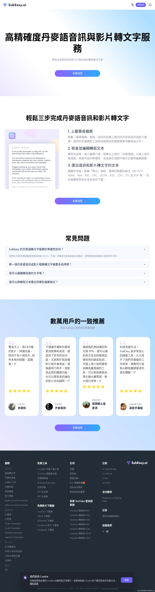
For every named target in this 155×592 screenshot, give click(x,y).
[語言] (132, 4)
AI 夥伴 (8, 560)
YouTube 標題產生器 (47, 473)
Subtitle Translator (13, 532)
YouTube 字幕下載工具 (48, 469)
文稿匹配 (9, 486)
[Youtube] (107, 532)
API (6, 569)
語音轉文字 (10, 473)
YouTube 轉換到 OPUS (80, 533)
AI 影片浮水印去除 (13, 551)
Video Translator (13, 523)
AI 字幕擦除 (10, 546)
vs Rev (105, 478)
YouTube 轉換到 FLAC (80, 529)
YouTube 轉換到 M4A (80, 515)
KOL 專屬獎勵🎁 (77, 482)
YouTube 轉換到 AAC (79, 524)
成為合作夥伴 (76, 487)
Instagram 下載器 (45, 529)
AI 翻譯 (8, 514)
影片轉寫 (9, 496)
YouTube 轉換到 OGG (80, 538)
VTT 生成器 (42, 491)
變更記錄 (74, 478)
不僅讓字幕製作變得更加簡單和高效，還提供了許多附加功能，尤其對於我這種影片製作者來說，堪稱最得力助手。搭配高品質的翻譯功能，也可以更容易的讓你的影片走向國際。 (58, 364)
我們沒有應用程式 (110, 516)
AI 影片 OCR (10, 482)
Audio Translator (13, 528)
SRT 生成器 (42, 496)
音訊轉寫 (9, 491)
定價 (72, 469)
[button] (132, 4)
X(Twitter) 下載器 (45, 520)
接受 (127, 580)
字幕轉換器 (42, 478)
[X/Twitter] (103, 531)
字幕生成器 (10, 477)
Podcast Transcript (46, 482)
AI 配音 (8, 519)
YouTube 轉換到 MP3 (79, 510)
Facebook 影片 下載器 (48, 525)
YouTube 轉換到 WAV (80, 519)
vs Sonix (106, 482)
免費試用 (140, 5)
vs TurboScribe (109, 469)
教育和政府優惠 (77, 491)
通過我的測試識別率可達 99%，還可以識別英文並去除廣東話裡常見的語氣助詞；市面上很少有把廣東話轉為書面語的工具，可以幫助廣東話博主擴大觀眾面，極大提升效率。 (95, 364)
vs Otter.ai (107, 473)
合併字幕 (41, 487)
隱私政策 (34, 583)
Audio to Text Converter (16, 500)
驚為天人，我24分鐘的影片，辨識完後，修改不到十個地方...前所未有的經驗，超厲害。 (21, 355)
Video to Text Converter (16, 505)
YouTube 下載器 (45, 511)
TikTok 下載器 (43, 516)
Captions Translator (14, 537)
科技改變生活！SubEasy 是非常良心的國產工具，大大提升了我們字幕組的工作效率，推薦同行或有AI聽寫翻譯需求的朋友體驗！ (132, 359)
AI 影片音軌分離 (12, 556)
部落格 (73, 473)
